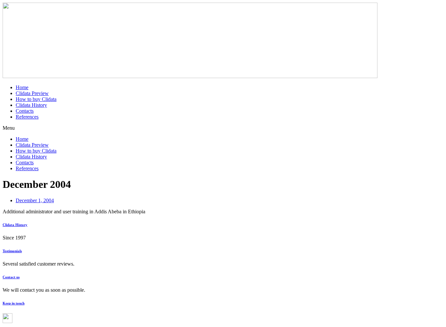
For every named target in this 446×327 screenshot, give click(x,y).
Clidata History (31, 105)
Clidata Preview (32, 93)
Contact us (11, 277)
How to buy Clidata (36, 99)
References (27, 117)
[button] (223, 128)
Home (22, 87)
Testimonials (12, 251)
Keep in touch (13, 303)
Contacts (25, 111)
